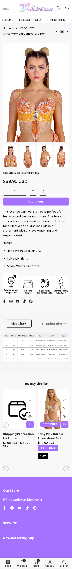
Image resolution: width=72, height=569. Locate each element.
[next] (66, 468)
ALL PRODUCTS (25, 28)
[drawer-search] (59, 8)
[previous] (6, 425)
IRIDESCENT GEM (30, 20)
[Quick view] (30, 416)
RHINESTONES (56, 20)
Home (7, 28)
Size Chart (18, 324)
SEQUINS (7, 20)
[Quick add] (30, 424)
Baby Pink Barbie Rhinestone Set (50, 436)
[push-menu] (6, 8)
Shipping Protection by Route (18, 436)
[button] (33, 192)
